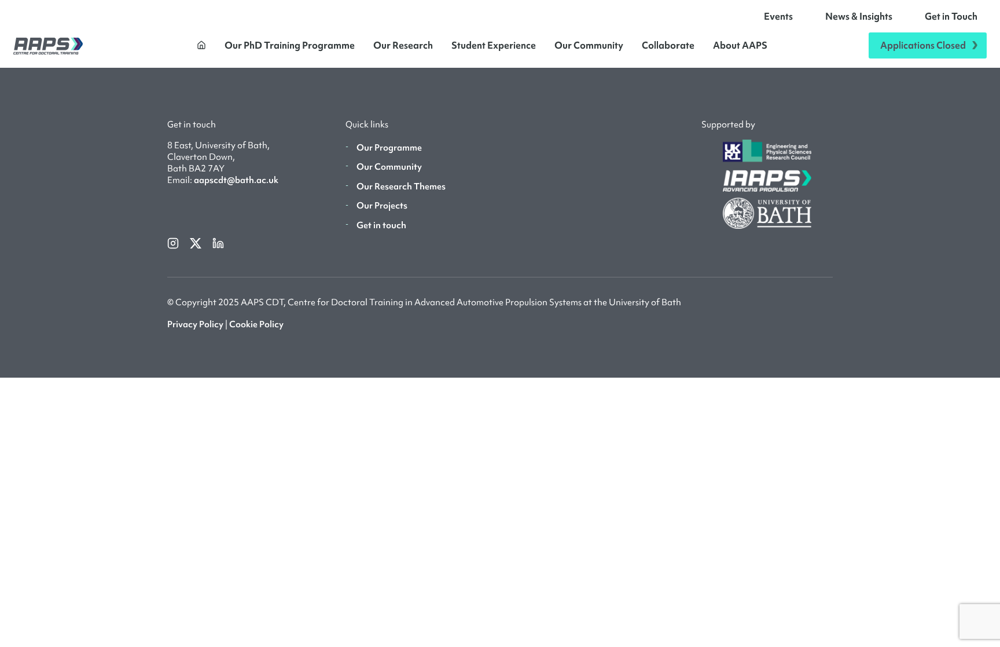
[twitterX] (196, 242)
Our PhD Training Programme (290, 45)
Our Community (588, 45)
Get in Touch (951, 16)
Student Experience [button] (493, 45)
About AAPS (740, 45)
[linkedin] (218, 242)
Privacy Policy (195, 324)
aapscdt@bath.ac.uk (236, 180)
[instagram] (174, 242)
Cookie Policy (256, 324)
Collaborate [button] (668, 45)
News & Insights (858, 16)
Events (778, 16)
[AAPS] (48, 45)
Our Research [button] (403, 45)
